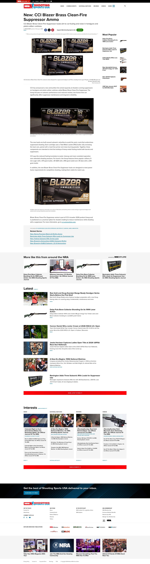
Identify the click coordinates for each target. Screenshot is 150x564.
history (65, 434)
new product (59, 228)
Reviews (96, 6)
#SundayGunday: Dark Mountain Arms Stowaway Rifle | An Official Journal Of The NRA (113, 431)
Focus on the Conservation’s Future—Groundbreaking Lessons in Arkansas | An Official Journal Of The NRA (35, 454)
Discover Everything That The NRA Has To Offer (86, 555)
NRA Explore (79, 512)
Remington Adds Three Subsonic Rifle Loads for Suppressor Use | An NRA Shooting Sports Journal (114, 276)
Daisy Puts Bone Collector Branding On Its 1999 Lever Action (72, 310)
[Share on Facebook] (45, 29)
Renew (37, 1)
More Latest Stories (81, 393)
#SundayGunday (108, 436)
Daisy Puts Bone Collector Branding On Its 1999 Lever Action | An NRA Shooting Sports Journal (35, 277)
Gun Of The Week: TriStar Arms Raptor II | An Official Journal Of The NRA (114, 450)
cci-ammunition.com (69, 222)
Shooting (86, 435)
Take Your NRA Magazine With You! (34, 555)
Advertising (26, 512)
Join (33, 1)
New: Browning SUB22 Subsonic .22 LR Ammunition (48, 243)
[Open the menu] (113, 6)
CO (31, 436)
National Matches (85, 6)
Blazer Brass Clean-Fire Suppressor (47, 228)
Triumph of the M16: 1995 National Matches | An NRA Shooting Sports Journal (61, 448)
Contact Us (26, 510)
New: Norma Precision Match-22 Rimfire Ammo (46, 234)
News (62, 6)
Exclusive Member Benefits (109, 512)
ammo (70, 228)
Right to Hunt (35, 436)
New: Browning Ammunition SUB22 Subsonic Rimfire (48, 241)
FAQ (57, 561)
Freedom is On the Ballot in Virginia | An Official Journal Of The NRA (114, 444)
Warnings (51, 561)
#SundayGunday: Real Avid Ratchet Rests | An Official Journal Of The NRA (87, 431)
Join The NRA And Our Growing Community (61, 555)
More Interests (42, 408)
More (35, 289)
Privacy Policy (26, 561)
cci (36, 228)
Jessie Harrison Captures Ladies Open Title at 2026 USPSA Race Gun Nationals (75, 343)
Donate (42, 1)
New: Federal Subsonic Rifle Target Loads (44, 238)
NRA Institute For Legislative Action (84, 510)
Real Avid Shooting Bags (83, 434)
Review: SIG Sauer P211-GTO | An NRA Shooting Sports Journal (87, 439)
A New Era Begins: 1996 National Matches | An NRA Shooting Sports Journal (60, 431)
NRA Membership (106, 510)
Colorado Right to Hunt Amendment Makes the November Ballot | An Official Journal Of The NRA (35, 431)
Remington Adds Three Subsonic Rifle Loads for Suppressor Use (52, 236)
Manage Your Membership (108, 517)
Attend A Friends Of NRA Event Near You (113, 555)
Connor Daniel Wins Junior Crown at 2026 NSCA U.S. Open (75, 326)
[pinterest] (52, 29)
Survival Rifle (119, 436)
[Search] (125, 6)
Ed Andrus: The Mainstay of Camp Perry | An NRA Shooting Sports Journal (61, 443)
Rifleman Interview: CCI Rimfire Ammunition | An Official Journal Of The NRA (61, 276)
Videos (103, 6)
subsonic (66, 228)
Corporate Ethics (42, 561)
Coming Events (71, 6)
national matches (57, 434)
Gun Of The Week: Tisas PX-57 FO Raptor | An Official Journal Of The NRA (114, 439)
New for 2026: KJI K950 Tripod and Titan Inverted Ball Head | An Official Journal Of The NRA (35, 440)
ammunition (75, 228)
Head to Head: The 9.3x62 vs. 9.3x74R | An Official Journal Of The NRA (87, 449)
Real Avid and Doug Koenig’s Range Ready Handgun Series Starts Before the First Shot (74, 294)
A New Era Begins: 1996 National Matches (67, 359)
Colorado (27, 436)
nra (52, 434)
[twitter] (49, 29)
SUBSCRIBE (31, 493)
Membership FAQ (106, 514)
